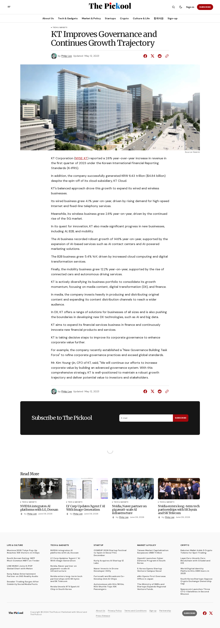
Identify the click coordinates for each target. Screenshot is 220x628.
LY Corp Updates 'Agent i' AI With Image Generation (65, 559)
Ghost (79, 612)
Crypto (184, 545)
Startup (98, 545)
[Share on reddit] (159, 56)
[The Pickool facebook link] (205, 613)
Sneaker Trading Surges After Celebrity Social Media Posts (23, 582)
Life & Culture (15, 545)
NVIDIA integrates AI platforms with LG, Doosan (64, 551)
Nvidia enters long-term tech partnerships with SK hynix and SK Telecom (66, 578)
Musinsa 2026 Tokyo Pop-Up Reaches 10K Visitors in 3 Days (23, 551)
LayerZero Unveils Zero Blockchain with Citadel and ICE (195, 560)
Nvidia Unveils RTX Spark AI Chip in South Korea (64, 587)
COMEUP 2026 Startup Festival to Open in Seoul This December (110, 553)
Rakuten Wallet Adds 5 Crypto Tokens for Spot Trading (196, 551)
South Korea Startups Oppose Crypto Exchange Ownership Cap (196, 581)
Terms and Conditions (135, 610)
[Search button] (173, 7)
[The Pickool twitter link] (210, 613)
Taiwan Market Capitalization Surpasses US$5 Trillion (152, 551)
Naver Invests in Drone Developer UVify (106, 569)
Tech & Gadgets (60, 28)
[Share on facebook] (146, 56)
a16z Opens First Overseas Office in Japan (151, 577)
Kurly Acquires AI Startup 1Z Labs (109, 561)
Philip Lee (66, 55)
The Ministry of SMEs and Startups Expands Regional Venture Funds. (151, 586)
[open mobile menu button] (9, 7)
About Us (100, 610)
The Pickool (36, 614)
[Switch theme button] (180, 7)
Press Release (103, 616)
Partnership (165, 610)
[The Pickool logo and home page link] (16, 613)
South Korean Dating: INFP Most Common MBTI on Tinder (23, 559)
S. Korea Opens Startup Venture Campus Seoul (149, 569)
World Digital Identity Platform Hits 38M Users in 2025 (194, 571)
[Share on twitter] (152, 56)
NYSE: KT (81, 158)
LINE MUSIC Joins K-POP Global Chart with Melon (20, 567)
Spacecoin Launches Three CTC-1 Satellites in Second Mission (195, 591)
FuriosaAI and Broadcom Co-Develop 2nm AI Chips (109, 577)
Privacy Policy (115, 610)
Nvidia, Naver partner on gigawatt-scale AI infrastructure (63, 568)
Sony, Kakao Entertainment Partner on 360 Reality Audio (22, 575)
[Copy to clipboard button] (166, 56)
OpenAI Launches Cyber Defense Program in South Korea (151, 560)
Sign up (153, 610)
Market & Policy (146, 545)
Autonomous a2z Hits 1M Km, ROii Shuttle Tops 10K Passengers (109, 586)
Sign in (190, 7)
